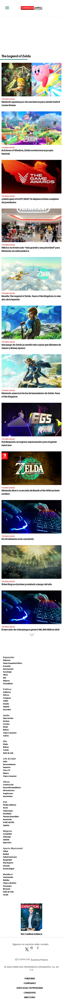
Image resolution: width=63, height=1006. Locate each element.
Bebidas (6, 880)
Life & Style (9, 758)
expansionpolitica (31, 948)
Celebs (6, 750)
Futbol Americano (10, 857)
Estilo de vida (8, 753)
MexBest (8, 874)
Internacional (8, 669)
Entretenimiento (9, 764)
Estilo (5, 761)
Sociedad (7, 709)
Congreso (7, 698)
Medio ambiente (9, 804)
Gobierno (7, 692)
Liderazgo (7, 836)
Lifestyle (6, 865)
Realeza (6, 721)
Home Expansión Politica (12, 663)
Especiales (7, 842)
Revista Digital (8, 868)
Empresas (6, 660)
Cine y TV (6, 770)
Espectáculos (8, 718)
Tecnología (8, 99)
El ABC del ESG (8, 822)
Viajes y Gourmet (10, 732)
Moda (5, 726)
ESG (4, 677)
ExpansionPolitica (37, 948)
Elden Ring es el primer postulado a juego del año (27, 584)
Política (7, 689)
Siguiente (31, 634)
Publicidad (30, 978)
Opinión (6, 706)
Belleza (6, 729)
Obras (5, 674)
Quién (6, 715)
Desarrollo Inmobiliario (12, 787)
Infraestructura (9, 790)
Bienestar (6, 888)
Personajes (7, 886)
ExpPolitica (25, 948)
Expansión (8, 657)
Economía (7, 666)
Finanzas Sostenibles (11, 816)
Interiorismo (8, 796)
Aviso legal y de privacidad (30, 987)
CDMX (5, 700)
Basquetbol (7, 859)
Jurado (5, 894)
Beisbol (6, 854)
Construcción (8, 784)
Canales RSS (30, 992)
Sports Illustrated (12, 848)
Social (5, 807)
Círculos (6, 724)
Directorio (29, 997)
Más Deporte (8, 862)
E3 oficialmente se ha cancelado (18, 539)
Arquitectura (8, 793)
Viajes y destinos (9, 883)
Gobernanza (8, 810)
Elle (5, 741)
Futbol (5, 851)
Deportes (6, 767)
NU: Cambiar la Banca (31, 934)
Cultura (6, 735)
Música (6, 773)
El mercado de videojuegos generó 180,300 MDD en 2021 (30, 629)
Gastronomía (8, 877)
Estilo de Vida (8, 891)
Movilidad (7, 813)
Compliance (30, 983)
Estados (6, 703)
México (6, 695)
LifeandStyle (8, 683)
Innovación (7, 819)
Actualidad (7, 833)
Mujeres (6, 680)
